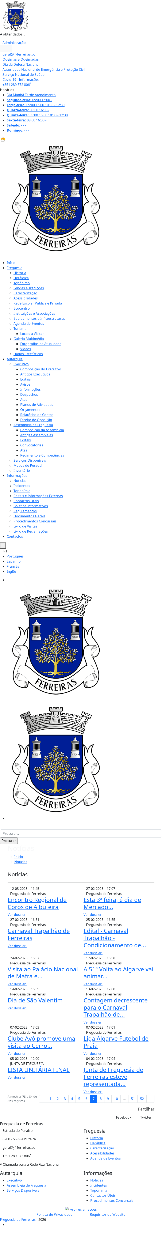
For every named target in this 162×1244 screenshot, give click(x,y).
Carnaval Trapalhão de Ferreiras (39, 934)
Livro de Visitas (25, 526)
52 (142, 1098)
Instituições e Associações (34, 313)
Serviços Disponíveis (30, 460)
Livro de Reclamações (31, 531)
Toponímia (22, 490)
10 (116, 1098)
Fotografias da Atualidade (40, 343)
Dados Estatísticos (28, 354)
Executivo (21, 364)
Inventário (22, 470)
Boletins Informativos (31, 506)
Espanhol (14, 561)
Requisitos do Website (107, 1214)
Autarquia (15, 359)
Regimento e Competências (42, 455)
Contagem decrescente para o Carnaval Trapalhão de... (116, 1007)
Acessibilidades (26, 298)
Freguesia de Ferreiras (18, 1219)
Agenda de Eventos (29, 323)
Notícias (20, 480)
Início (11, 262)
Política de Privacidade (54, 1214)
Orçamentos (30, 409)
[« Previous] (43, 1099)
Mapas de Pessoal (28, 465)
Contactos (15, 536)
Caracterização (25, 293)
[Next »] (150, 1099)
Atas (23, 399)
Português (15, 556)
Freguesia (14, 267)
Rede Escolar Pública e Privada (38, 303)
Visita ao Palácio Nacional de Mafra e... (43, 972)
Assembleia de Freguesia (33, 425)
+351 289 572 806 (17, 84)
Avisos (25, 384)
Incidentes (22, 485)
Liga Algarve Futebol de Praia (116, 1042)
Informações (30, 389)
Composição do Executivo (40, 369)
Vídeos (25, 349)
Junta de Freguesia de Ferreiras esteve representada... (113, 1077)
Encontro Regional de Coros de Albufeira (37, 903)
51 (133, 1098)
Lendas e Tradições (29, 288)
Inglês (11, 571)
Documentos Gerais (29, 516)
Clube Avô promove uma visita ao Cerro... (41, 1042)
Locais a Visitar (32, 333)
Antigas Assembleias (36, 435)
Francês (13, 566)
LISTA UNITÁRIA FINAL (39, 1070)
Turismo (20, 328)
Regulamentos (25, 511)
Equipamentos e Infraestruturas (39, 318)
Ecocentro (22, 308)
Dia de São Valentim (35, 1000)
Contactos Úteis (26, 501)
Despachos (29, 394)
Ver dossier (17, 914)
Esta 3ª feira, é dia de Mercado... (112, 903)
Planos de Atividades (36, 404)
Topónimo (22, 283)
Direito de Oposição (36, 419)
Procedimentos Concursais (35, 521)
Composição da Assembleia (42, 430)
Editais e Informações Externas (38, 496)
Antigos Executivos (35, 374)
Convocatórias (31, 445)
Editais (25, 379)
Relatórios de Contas (36, 414)
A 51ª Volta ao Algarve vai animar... (118, 972)
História (20, 273)
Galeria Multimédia (29, 338)
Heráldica (21, 278)
